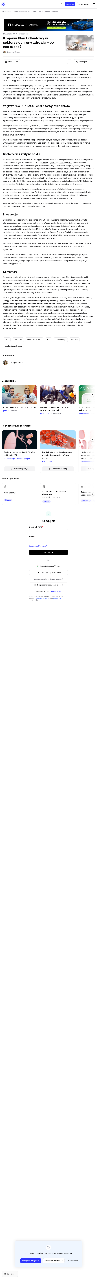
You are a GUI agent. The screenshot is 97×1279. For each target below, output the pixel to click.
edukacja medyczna (13, 346)
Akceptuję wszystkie (30, 1261)
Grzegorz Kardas (13, 52)
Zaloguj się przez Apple (51, 573)
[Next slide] (92, 395)
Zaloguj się (70, 4)
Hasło (32, 537)
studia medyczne (34, 340)
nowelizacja (61, 340)
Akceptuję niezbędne (54, 1261)
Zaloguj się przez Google (50, 566)
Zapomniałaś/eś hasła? (38, 546)
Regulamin (57, 598)
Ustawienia (73, 1261)
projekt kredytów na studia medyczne (56, 162)
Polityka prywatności (42, 598)
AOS (48, 340)
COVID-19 (18, 340)
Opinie (4, 411)
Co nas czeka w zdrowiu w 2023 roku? (19, 407)
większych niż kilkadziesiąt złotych (34, 310)
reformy (74, 340)
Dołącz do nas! (84, 4)
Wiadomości (24, 34)
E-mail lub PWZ (36, 527)
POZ (7, 340)
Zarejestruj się (55, 591)
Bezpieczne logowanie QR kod (50, 585)
